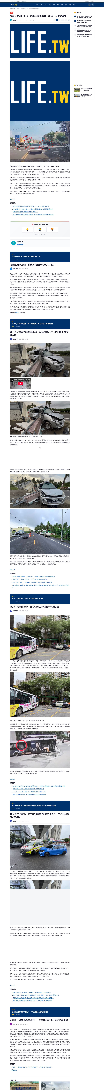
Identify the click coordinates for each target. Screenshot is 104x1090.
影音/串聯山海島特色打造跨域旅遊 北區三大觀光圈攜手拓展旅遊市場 (32, 1001)
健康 (50, 4)
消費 (58, 4)
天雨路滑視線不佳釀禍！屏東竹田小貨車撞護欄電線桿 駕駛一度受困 (33, 998)
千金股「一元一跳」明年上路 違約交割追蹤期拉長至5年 (29, 792)
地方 (66, 4)
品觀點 (17, 312)
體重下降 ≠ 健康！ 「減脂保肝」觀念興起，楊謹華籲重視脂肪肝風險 (32, 582)
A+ (59, 20)
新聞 (41, 4)
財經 (54, 4)
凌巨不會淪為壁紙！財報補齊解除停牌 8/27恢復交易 (28, 789)
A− (54, 20)
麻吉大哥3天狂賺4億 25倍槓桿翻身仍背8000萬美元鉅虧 (29, 794)
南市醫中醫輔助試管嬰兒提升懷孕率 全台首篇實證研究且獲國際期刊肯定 (33, 214)
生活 (45, 4)
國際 (70, 4)
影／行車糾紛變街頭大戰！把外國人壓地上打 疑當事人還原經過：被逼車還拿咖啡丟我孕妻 (39, 786)
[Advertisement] (40, 458)
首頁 (37, 4)
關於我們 (87, 1)
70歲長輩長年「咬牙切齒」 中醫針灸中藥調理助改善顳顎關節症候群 (33, 209)
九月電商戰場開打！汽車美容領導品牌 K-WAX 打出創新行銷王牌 (31, 206)
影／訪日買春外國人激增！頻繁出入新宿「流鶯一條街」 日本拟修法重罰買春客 (36, 995)
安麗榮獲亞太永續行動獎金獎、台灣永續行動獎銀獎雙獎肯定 (30, 579)
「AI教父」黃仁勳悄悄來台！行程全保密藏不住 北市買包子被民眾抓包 (32, 1067)
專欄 (62, 4)
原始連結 (14, 1070)
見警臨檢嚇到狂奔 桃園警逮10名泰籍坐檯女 (25, 212)
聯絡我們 (92, 1)
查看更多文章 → (20, 244)
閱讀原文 (12, 199)
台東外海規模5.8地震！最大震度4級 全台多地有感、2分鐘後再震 (32, 992)
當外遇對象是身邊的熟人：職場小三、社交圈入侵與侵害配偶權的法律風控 (34, 576)
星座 (74, 4)
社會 (18, 8)
